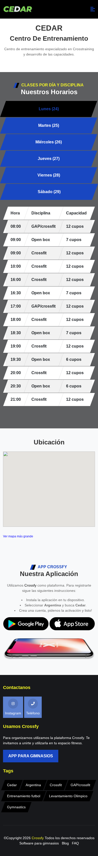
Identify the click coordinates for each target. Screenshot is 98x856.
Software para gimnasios (39, 843)
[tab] (48, 109)
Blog (65, 843)
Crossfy (30, 585)
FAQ (75, 843)
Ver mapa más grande (18, 536)
